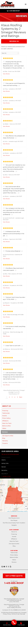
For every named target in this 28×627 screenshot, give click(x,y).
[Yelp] (10, 566)
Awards (4, 415)
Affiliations (5, 421)
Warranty (5, 440)
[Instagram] (8, 566)
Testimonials (6, 413)
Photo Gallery (6, 418)
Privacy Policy (7, 614)
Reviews (5, 432)
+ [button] (26, 506)
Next (20, 397)
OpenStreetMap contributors (22, 511)
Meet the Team (6, 423)
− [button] (26, 509)
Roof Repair (14, 520)
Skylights (14, 525)
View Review (6, 74)
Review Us (14, 41)
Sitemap (22, 614)
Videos (4, 428)
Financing (5, 410)
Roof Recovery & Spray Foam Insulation (14, 522)
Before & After (6, 426)
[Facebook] (6, 566)
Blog (3, 438)
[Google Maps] (2, 566)
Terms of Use (15, 614)
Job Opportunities (7, 435)
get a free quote (14, 576)
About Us (6, 406)
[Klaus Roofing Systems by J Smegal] (14, 622)
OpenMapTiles (13, 511)
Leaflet (8, 511)
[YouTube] (4, 566)
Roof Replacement (14, 518)
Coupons (5, 443)
